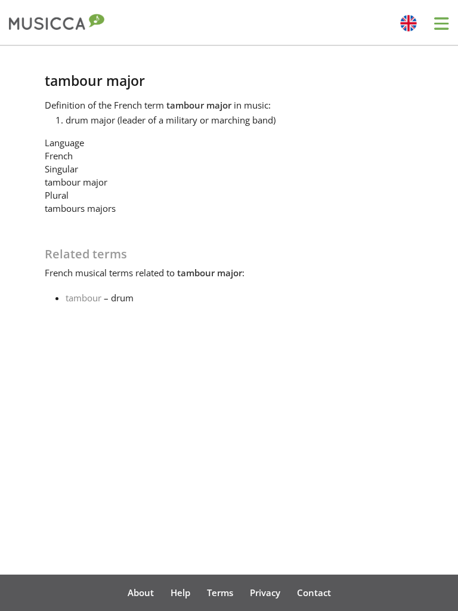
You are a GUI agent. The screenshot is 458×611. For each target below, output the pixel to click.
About (141, 592)
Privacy (265, 592)
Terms (220, 592)
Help (180, 592)
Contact (314, 592)
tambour (83, 298)
